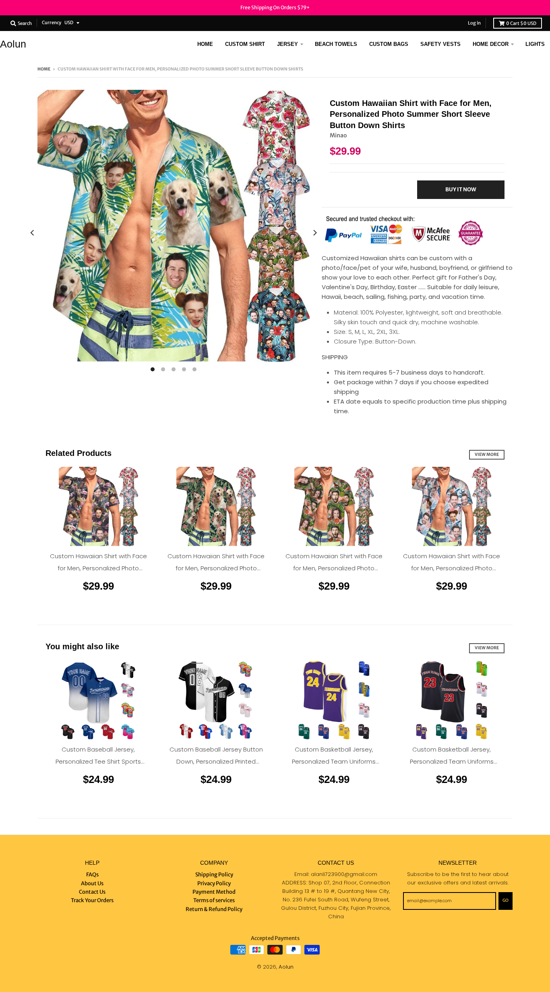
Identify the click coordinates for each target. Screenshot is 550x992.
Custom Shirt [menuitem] (245, 44)
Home (43, 69)
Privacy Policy (214, 883)
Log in (474, 23)
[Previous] (32, 233)
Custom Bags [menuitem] (388, 44)
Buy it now (460, 189)
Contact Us (92, 891)
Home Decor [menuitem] (491, 44)
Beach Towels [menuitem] (336, 44)
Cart (521, 23)
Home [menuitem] (205, 44)
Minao (338, 135)
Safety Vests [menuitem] (440, 44)
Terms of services (214, 900)
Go (505, 900)
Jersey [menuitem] (287, 44)
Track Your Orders (92, 900)
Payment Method (214, 891)
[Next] (314, 233)
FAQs (92, 874)
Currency (51, 22)
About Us (92, 883)
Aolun (13, 44)
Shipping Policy (214, 874)
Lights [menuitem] (535, 44)
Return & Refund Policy (214, 909)
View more (487, 454)
